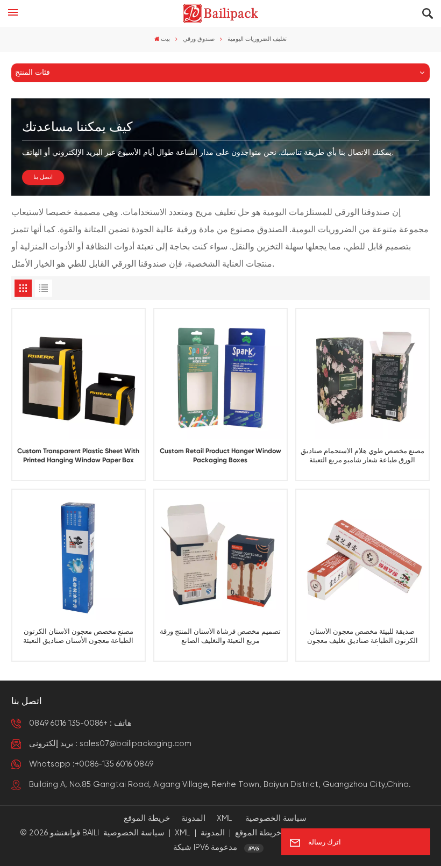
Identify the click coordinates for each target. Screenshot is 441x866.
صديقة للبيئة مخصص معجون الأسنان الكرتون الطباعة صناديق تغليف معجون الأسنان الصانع (362, 637)
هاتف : (80, 723)
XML (224, 818)
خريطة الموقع (147, 818)
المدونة (193, 818)
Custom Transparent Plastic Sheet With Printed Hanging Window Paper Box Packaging (78, 457)
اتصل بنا (43, 177)
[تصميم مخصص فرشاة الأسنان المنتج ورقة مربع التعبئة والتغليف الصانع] (221, 555)
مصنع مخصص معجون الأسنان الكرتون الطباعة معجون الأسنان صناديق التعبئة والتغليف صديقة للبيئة (78, 637)
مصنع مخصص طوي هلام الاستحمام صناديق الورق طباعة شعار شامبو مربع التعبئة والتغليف (362, 457)
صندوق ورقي (199, 39)
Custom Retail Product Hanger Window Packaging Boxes (220, 456)
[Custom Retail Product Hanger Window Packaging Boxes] (221, 375)
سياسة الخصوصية (276, 818)
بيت (165, 39)
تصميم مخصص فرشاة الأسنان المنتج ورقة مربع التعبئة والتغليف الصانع (220, 636)
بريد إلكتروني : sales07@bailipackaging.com (110, 744)
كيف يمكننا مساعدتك (77, 127)
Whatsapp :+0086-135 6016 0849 (91, 764)
